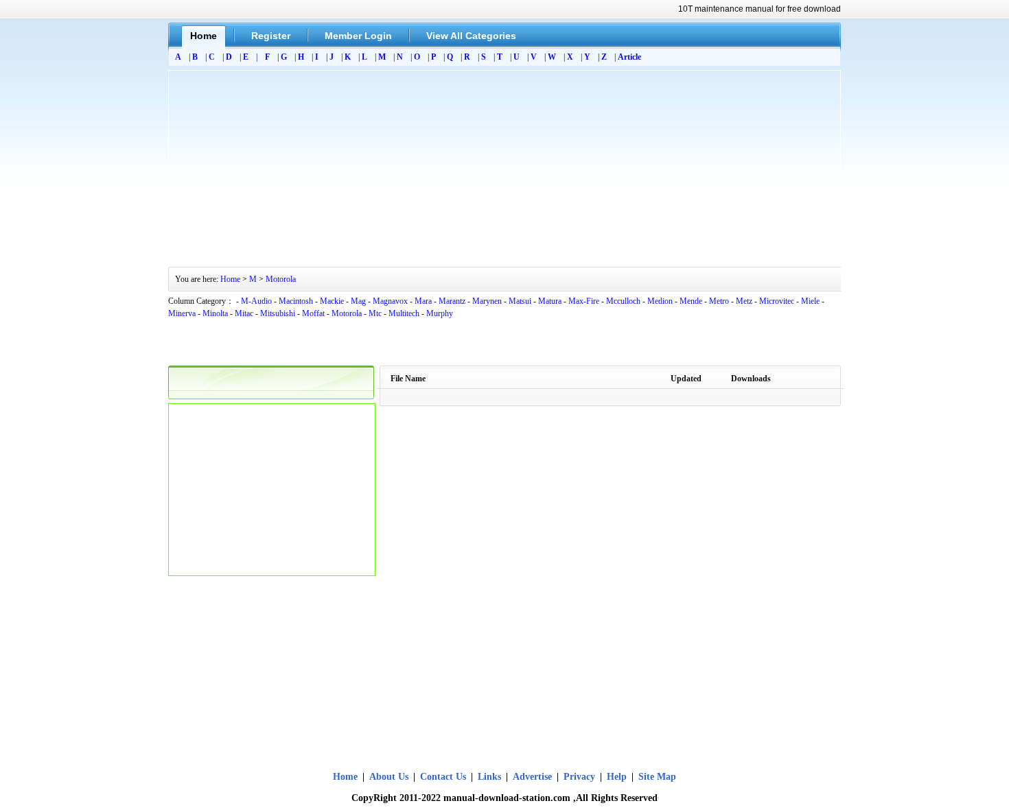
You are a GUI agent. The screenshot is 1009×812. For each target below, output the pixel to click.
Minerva (182, 313)
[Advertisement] (504, 167)
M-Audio (256, 301)
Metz (744, 301)
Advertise (532, 777)
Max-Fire (583, 301)
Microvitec (776, 301)
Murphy (439, 313)
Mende (691, 301)
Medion (660, 301)
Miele (810, 301)
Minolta (215, 313)
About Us (390, 777)
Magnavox (390, 301)
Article (629, 57)
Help (617, 777)
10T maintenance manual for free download (759, 9)
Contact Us (443, 777)
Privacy (579, 777)
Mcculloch (623, 301)
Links (489, 777)
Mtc (375, 313)
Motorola (281, 279)
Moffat (313, 313)
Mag (358, 301)
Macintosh (296, 301)
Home (230, 279)
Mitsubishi (277, 313)
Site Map (657, 777)
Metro (719, 301)
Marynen (487, 301)
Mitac (244, 313)
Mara (423, 301)
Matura (549, 301)
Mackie (332, 301)
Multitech (403, 313)
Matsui (520, 301)
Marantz (452, 301)
